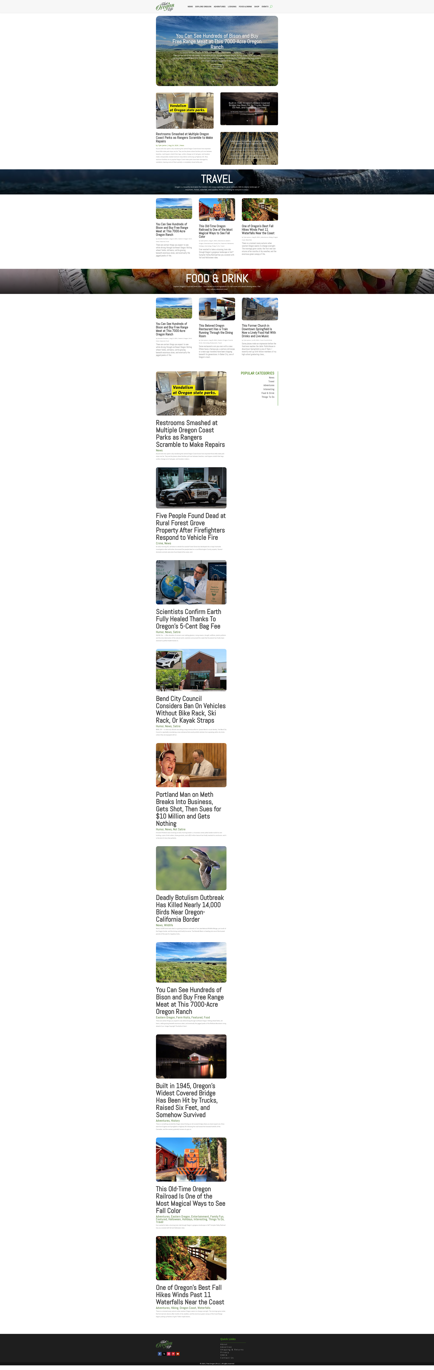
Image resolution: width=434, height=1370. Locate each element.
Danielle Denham (188, 52)
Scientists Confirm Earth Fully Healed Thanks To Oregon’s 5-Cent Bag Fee (188, 618)
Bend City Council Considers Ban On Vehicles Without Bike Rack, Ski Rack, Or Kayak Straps (191, 709)
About (224, 1344)
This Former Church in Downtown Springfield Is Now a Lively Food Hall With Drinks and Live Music (259, 330)
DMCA (224, 1355)
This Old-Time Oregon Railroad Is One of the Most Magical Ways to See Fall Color (216, 231)
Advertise (226, 1347)
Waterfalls (249, 240)
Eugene (240, 150)
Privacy (224, 1352)
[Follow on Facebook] (160, 1354)
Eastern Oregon (215, 52)
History (258, 111)
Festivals (261, 150)
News (190, 6)
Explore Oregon (203, 6)
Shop (256, 6)
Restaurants (213, 343)
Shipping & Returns (232, 1349)
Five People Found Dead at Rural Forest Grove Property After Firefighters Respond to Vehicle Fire (191, 526)
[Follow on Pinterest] (173, 1354)
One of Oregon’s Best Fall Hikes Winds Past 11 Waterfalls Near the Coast (258, 229)
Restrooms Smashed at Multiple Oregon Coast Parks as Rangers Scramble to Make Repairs (184, 137)
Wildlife (168, 925)
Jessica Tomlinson (237, 147)
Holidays (266, 150)
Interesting (208, 246)
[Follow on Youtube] (178, 1354)
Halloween (230, 243)
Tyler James (162, 145)
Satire (176, 632)
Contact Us (227, 1358)
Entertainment (234, 150)
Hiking (270, 237)
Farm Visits (226, 52)
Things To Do (238, 153)
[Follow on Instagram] (169, 1354)
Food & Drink (245, 6)
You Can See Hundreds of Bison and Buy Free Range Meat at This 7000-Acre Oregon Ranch (217, 41)
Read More (217, 66)
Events (265, 6)
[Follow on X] (164, 1354)
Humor (160, 632)
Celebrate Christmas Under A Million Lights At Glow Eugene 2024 (249, 142)
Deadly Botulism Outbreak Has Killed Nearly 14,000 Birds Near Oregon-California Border (190, 908)
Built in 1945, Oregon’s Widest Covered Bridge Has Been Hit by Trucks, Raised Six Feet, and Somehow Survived (249, 105)
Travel (244, 153)
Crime (159, 543)
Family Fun (250, 150)
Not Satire (179, 829)
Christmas (263, 147)
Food (241, 52)
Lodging (232, 6)
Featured (234, 52)
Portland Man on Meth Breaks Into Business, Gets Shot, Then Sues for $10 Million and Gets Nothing (188, 809)
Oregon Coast (188, 1308)
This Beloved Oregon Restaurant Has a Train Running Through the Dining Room (216, 330)
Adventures (219, 6)
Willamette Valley (250, 153)
